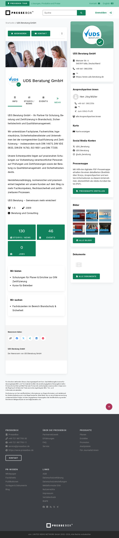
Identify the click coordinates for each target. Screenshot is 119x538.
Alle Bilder (85, 240)
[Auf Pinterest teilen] (43, 338)
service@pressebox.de (33, 399)
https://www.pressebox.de (21, 450)
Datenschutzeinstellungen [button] (55, 481)
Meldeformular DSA (52, 485)
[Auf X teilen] (23, 338)
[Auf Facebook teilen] (17, 338)
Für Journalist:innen (89, 450)
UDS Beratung (82, 150)
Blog (8, 489)
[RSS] (51, 506)
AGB (45, 474)
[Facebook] (44, 506)
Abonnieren (20, 34)
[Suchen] (81, 13)
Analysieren (85, 446)
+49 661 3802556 (84, 69)
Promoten (84, 442)
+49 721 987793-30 (18, 438)
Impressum (48, 493)
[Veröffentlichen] (109, 406)
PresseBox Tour (18, 3)
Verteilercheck (49, 497)
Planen (83, 434)
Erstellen (84, 438)
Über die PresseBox (54, 430)
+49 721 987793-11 (18, 442)
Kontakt (42, 34)
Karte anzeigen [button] (83, 131)
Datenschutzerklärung (53, 478)
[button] (79, 215)
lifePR (45, 501)
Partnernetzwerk (50, 434)
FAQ (45, 442)
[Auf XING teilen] (30, 338)
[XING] (57, 506)
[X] (54, 506)
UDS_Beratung (82, 146)
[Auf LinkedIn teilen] (36, 338)
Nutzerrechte (49, 489)
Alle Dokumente (87, 276)
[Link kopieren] (10, 338)
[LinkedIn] (47, 506)
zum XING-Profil (85, 111)
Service (46, 446)
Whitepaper (11, 474)
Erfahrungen (48, 438)
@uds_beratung (83, 154)
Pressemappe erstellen (92, 191)
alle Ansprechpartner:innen (88, 116)
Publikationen (12, 481)
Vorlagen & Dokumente (16, 485)
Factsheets (11, 478)
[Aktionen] (62, 33)
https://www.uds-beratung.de (90, 77)
